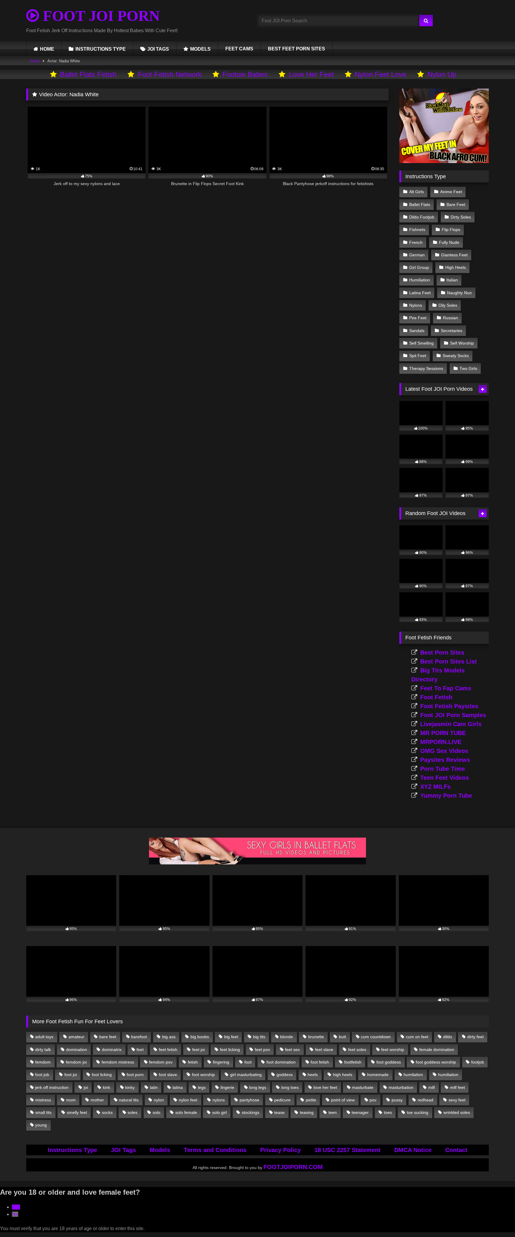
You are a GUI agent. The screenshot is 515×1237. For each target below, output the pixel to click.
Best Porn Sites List (448, 661)
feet (140, 1049)
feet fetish (168, 1049)
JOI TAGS (158, 49)
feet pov (262, 1049)
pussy (397, 1100)
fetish (193, 1062)
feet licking (230, 1049)
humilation (413, 1074)
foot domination (281, 1062)
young (41, 1125)
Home (35, 61)
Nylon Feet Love (380, 74)
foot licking (102, 1074)
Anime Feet (451, 191)
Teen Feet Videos (444, 777)
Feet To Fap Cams (445, 688)
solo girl (219, 1112)
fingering (221, 1062)
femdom (43, 1062)
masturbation (401, 1087)
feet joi (198, 1049)
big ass (169, 1036)
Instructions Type (72, 1150)
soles (132, 1112)
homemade (378, 1074)
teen (332, 1112)
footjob (477, 1062)
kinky (130, 1087)
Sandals (416, 330)
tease (279, 1112)
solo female (186, 1112)
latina (178, 1087)
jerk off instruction (52, 1087)
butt (342, 1036)
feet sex (292, 1049)
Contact (456, 1150)
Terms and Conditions (215, 1150)
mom (71, 1100)
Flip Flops (451, 229)
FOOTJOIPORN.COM (293, 1167)
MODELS (200, 49)
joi (86, 1087)
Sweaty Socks (456, 355)
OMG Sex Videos (444, 751)
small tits (43, 1112)
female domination (436, 1049)
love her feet (325, 1087)
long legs (257, 1087)
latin (154, 1087)
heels (313, 1074)
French (416, 242)
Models (160, 1150)
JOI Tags (123, 1150)
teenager (360, 1112)
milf (431, 1087)
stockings (250, 1112)
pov (373, 1100)
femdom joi (76, 1062)
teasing (307, 1112)
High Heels (455, 267)
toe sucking (417, 1112)
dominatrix (112, 1049)
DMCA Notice (413, 1150)
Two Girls (468, 368)
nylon (159, 1100)
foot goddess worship (436, 1062)
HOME (47, 49)
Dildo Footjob (421, 217)
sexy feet (457, 1100)
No (15, 1214)
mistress (43, 1100)
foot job (42, 1074)
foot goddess (388, 1062)
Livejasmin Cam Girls (451, 724)
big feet (231, 1036)
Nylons (415, 305)
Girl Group (419, 267)
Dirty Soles (461, 217)
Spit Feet (417, 355)
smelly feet (77, 1112)
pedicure (282, 1100)
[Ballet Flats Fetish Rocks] (257, 862)
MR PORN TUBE (443, 733)
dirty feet (475, 1036)
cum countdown (376, 1036)
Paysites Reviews (445, 760)
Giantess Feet (454, 254)
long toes (290, 1087)
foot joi (70, 1074)
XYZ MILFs (435, 786)
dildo (447, 1036)
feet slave (324, 1049)
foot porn (135, 1074)
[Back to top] (496, 1219)
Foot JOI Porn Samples (453, 715)
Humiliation (419, 280)
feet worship (392, 1049)
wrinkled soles (456, 1112)
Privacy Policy (280, 1150)
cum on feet (417, 1036)
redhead (425, 1100)
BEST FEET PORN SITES (296, 48)
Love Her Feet (311, 74)
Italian (452, 280)
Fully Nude (449, 242)
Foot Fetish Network (169, 74)
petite (311, 1100)
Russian (450, 317)
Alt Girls (416, 191)
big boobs (199, 1036)
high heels (342, 1074)
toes (388, 1112)
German (417, 254)
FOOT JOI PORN (99, 15)
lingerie (227, 1087)
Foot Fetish (436, 697)
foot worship (203, 1074)
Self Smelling (421, 343)
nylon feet (188, 1100)
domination (76, 1049)
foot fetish (320, 1062)
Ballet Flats (419, 204)
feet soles (357, 1049)
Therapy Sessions (426, 368)
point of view (343, 1100)
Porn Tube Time (442, 768)
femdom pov (161, 1062)
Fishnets (417, 229)
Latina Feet (420, 292)
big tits (259, 1036)
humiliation (448, 1074)
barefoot (139, 1036)
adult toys (44, 1036)
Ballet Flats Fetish (88, 74)
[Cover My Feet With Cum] (444, 161)
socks (107, 1112)
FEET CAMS (239, 48)
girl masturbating (246, 1074)
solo (156, 1112)
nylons (218, 1100)
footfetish (353, 1062)
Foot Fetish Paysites (449, 706)
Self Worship (462, 343)
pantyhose (249, 1100)
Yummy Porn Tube (446, 795)
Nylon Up (441, 74)
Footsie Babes (245, 74)
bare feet (107, 1036)
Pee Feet (417, 317)
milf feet (457, 1087)
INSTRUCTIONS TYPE (100, 49)
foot (248, 1062)
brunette (316, 1036)
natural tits (129, 1100)
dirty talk (43, 1049)
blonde (286, 1036)
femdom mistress (118, 1062)
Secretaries (451, 330)
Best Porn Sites (442, 652)
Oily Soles (447, 305)
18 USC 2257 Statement (347, 1150)
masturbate (362, 1087)
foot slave (168, 1074)
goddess (285, 1074)
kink (106, 1087)
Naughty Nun (459, 292)
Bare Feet (455, 204)
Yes (16, 1207)
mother (97, 1100)
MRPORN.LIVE (440, 742)
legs (202, 1087)
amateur (76, 1036)
